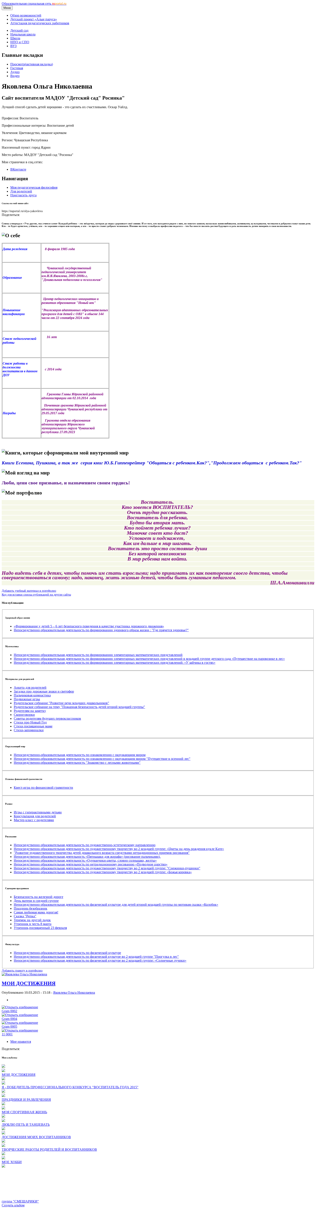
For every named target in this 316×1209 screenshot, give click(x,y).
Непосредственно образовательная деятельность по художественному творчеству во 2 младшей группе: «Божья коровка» (103, 872)
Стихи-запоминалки (29, 730)
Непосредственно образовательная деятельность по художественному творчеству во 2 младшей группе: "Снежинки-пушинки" (107, 868)
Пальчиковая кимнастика (32, 695)
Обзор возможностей (25, 15)
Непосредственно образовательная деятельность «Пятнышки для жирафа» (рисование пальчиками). (87, 856)
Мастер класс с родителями (34, 820)
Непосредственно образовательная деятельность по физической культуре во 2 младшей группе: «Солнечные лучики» (100, 960)
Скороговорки (24, 714)
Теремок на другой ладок (32, 920)
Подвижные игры (27, 699)
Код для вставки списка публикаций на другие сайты (36, 594)
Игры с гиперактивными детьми (38, 812)
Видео (15, 76)
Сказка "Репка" (25, 916)
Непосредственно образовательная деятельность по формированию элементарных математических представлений (98, 655)
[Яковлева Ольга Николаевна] (24, 974)
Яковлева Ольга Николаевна (74, 992)
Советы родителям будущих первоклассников (47, 718)
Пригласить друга (23, 195)
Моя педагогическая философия (33, 187)
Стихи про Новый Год (30, 722)
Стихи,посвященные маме (33, 726)
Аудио (15, 72)
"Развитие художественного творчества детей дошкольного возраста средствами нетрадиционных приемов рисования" (102, 853)
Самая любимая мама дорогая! (36, 912)
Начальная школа (22, 34)
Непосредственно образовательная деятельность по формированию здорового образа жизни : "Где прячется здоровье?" (101, 630)
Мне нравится (20, 1041)
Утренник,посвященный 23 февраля (40, 928)
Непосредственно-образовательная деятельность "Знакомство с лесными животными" (77, 762)
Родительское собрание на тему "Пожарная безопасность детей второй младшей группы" (79, 707)
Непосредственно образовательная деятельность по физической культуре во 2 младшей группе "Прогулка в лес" (96, 956)
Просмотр (31, 64)
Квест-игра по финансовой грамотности (43, 787)
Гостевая (16, 68)
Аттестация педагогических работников (39, 23)
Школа (15, 38)
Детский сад (19, 30)
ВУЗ (13, 46)
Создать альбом (13, 1205)
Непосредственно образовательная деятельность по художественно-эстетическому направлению (84, 845)
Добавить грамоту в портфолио (22, 970)
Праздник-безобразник (30, 908)
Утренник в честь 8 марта (32, 924)
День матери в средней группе (36, 901)
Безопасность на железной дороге (38, 897)
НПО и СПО (19, 42)
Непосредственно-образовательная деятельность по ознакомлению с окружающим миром (80, 755)
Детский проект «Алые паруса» (33, 19)
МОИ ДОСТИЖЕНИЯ (28, 983)
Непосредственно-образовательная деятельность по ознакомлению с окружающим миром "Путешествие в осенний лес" (102, 759)
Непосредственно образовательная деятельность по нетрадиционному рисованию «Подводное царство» (90, 864)
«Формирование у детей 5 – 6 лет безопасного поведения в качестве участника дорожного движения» (89, 626)
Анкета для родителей (30, 687)
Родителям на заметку (30, 711)
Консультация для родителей (35, 816)
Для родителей (21, 191)
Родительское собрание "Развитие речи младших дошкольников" (61, 703)
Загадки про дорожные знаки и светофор (44, 691)
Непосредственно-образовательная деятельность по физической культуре (67, 953)
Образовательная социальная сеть (34, 3)
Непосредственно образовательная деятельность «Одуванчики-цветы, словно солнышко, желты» (85, 860)
